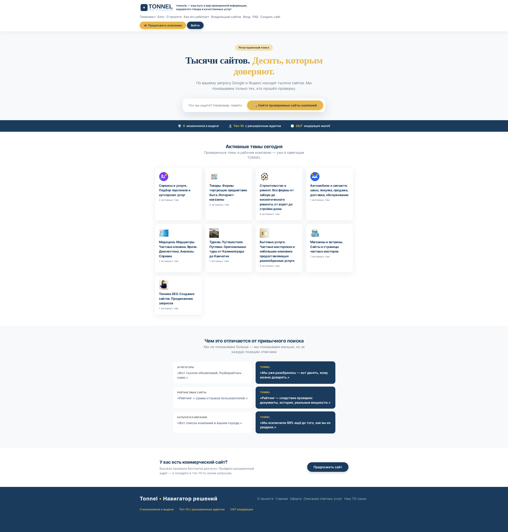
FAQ (255, 17)
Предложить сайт (328, 467)
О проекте (174, 17)
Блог (161, 17)
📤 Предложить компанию (163, 25)
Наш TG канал (355, 499)
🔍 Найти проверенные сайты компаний (285, 105)
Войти (195, 25)
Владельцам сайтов (226, 17)
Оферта (296, 499)
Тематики (147, 17)
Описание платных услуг (323, 499)
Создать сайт (270, 17)
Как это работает (196, 17)
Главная (281, 499)
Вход (246, 17)
